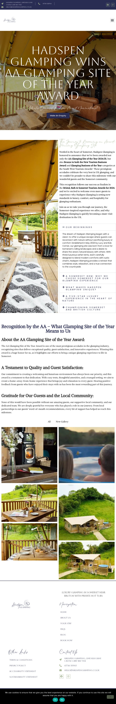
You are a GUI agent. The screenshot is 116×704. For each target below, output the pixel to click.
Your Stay (65, 623)
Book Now (66, 640)
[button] (112, 20)
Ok (55, 700)
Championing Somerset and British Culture (86, 308)
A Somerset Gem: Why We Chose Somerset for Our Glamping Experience (85, 278)
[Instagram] (113, 5)
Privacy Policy (17, 665)
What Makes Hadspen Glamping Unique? (84, 288)
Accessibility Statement (22, 671)
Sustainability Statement (23, 677)
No (62, 700)
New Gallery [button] (62, 421)
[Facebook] (108, 5)
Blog (63, 635)
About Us (65, 618)
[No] (110, 697)
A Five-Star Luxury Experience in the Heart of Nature (87, 298)
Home (63, 612)
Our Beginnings (79, 227)
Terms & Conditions (20, 660)
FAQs (62, 629)
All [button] (49, 421)
